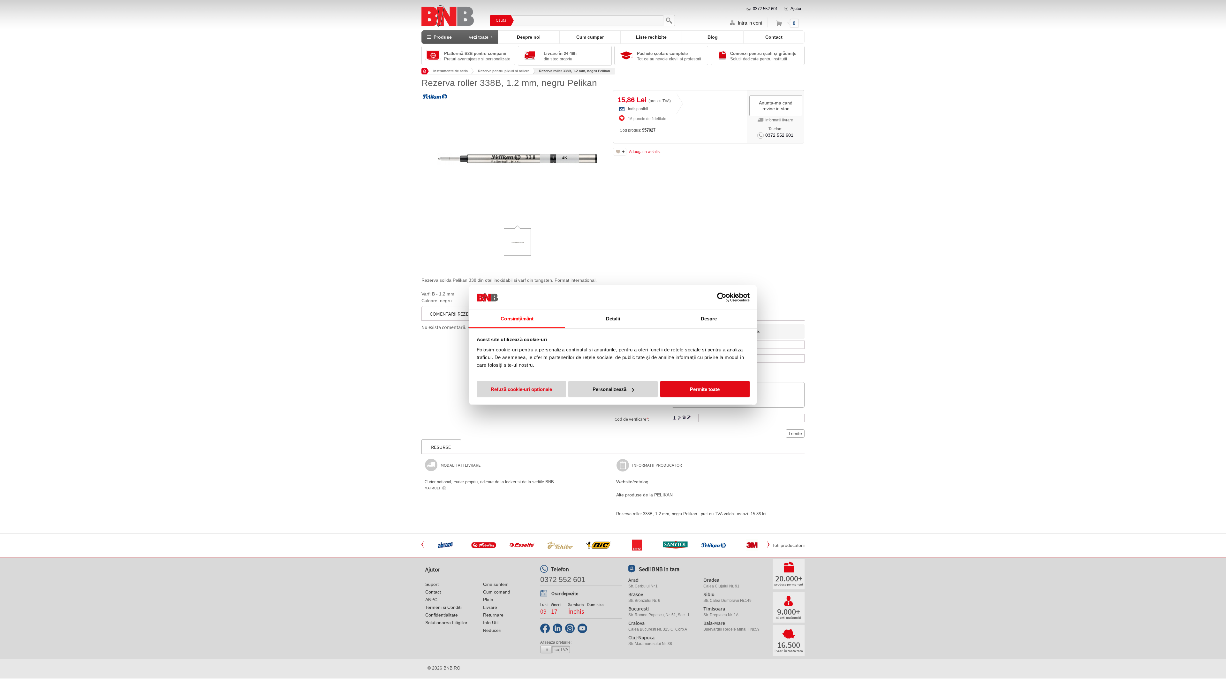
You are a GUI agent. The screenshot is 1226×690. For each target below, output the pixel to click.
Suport (432, 584)
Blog (713, 37)
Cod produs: (637, 130)
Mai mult (432, 488)
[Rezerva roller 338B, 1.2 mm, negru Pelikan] (517, 154)
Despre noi (529, 37)
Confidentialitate (441, 614)
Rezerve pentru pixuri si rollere (503, 71)
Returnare (493, 614)
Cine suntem (496, 584)
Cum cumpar (590, 37)
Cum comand (496, 591)
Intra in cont (750, 23)
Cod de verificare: (632, 419)
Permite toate (705, 389)
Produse (459, 37)
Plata (488, 599)
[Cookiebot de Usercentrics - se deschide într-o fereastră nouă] (722, 297)
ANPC (431, 599)
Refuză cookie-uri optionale (521, 389)
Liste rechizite (651, 37)
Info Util (490, 622)
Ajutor (796, 8)
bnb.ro (451, 668)
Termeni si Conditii (443, 607)
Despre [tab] (709, 318)
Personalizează (609, 389)
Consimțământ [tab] (517, 318)
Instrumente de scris (450, 71)
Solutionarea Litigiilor (446, 622)
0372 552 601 (765, 8)
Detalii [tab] (613, 318)
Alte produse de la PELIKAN (644, 494)
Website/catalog (632, 481)
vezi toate (478, 37)
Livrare (490, 607)
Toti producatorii (788, 545)
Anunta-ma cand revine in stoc (775, 105)
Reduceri (492, 630)
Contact (774, 37)
